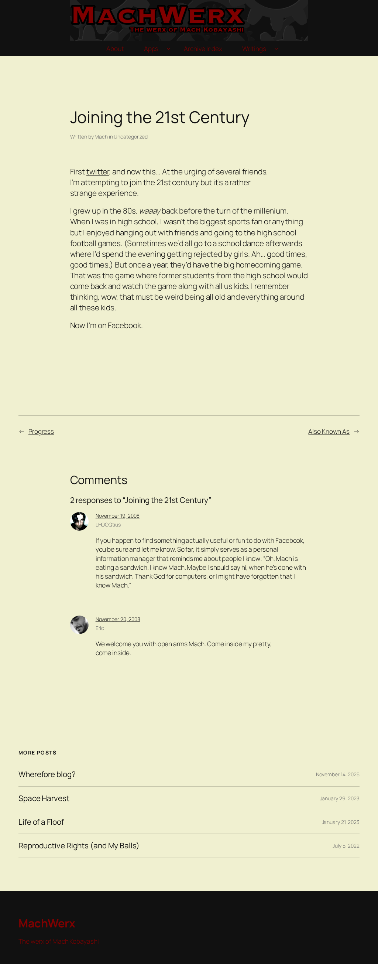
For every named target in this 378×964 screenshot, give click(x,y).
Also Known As (329, 431)
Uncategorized (131, 136)
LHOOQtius (108, 524)
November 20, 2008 (118, 619)
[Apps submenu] (168, 48)
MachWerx (46, 923)
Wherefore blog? (47, 774)
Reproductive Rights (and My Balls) (79, 845)
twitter (97, 171)
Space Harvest (43, 798)
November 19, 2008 (118, 515)
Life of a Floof (41, 822)
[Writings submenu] (276, 48)
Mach (101, 136)
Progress (41, 431)
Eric (100, 627)
